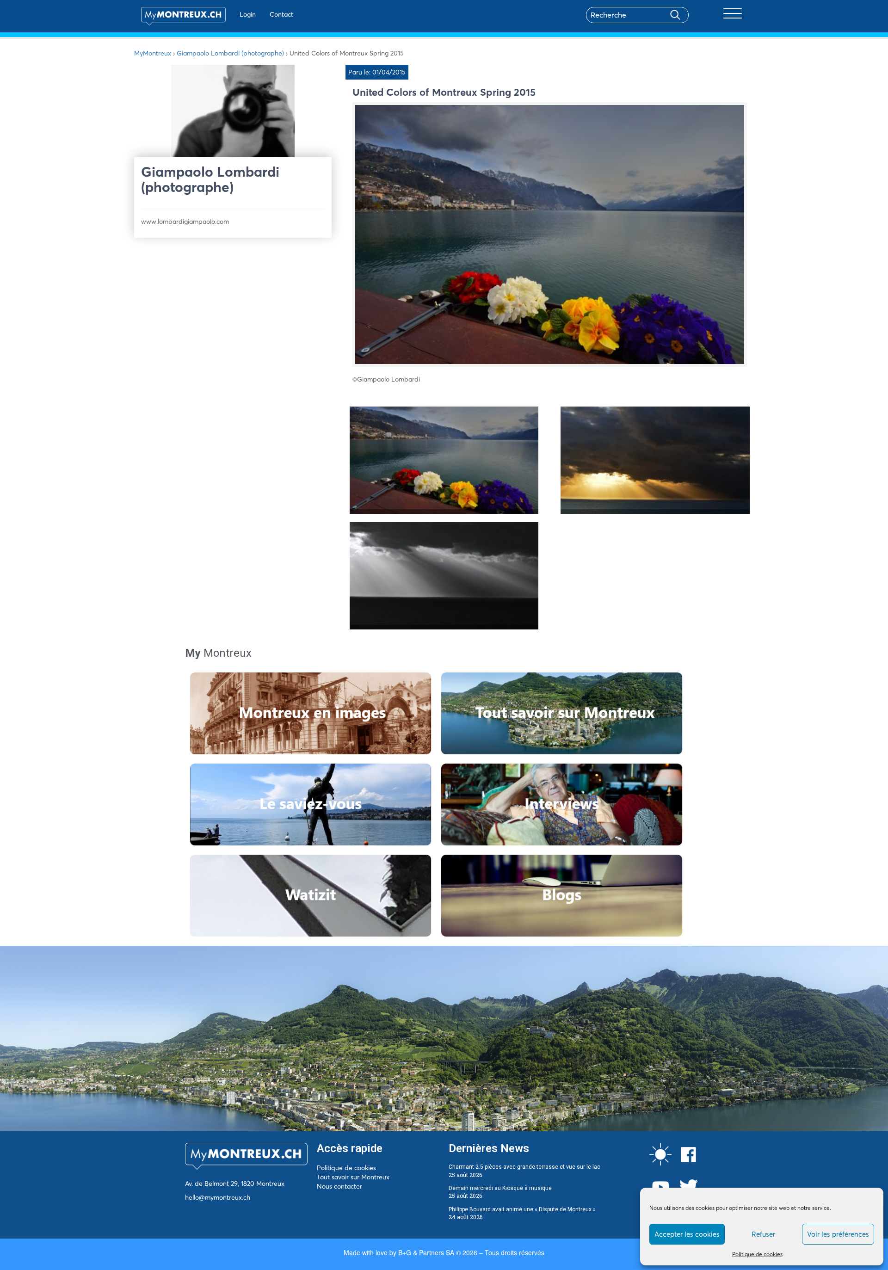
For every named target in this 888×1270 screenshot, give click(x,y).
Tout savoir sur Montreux (353, 1177)
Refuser (763, 1234)
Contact (281, 14)
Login (248, 14)
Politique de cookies (757, 1254)
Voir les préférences (838, 1234)
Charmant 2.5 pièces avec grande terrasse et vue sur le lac (524, 1167)
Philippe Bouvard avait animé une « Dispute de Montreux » (522, 1209)
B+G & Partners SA (426, 1252)
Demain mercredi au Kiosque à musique (500, 1188)
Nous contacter (339, 1186)
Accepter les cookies (687, 1234)
